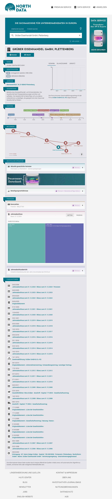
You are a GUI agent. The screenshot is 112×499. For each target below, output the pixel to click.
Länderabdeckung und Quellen (25, 473)
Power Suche (32, 29)
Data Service (83, 7)
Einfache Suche (17, 29)
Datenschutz (66, 492)
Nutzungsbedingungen (66, 487)
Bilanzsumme (62, 63)
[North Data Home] (18, 7)
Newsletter (25, 487)
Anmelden (101, 7)
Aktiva (70, 215)
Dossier (14, 55)
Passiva (79, 215)
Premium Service (62, 7)
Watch (28, 55)
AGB (66, 496)
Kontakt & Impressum (66, 473)
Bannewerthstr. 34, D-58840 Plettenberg (21, 84)
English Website (25, 496)
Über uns (66, 477)
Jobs (25, 492)
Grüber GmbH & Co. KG (59, 97)
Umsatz (72, 63)
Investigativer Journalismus (66, 482)
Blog (25, 482)
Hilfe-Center (25, 477)
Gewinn (52, 63)
